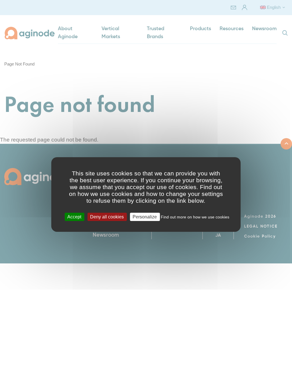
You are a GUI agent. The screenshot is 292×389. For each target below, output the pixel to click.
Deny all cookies (107, 216)
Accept (74, 216)
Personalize (145, 216)
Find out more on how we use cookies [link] (195, 217)
